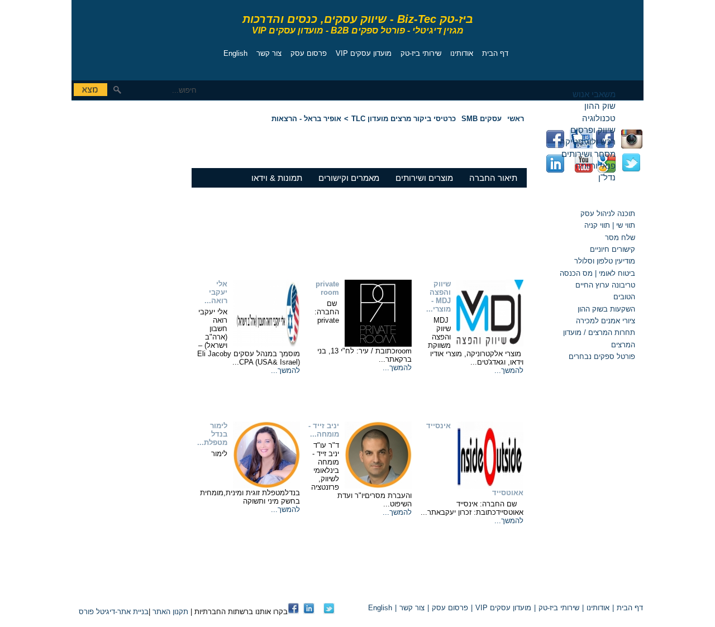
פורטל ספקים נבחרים (602, 356)
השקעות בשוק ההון (606, 309)
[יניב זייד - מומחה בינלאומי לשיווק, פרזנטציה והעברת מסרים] (378, 486)
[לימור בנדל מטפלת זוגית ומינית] (266, 486)
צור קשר (269, 53)
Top (513, 589)
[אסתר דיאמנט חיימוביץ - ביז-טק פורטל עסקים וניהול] (293, 611)
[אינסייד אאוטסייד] (489, 486)
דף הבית (495, 53)
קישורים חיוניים (612, 249)
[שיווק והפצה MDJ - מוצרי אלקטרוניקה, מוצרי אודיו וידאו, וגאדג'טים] (489, 344)
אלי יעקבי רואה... (215, 292)
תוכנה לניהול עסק (607, 213)
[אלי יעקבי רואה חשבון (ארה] (266, 344)
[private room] (378, 344)
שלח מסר (620, 237)
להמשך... (508, 370)
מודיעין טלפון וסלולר (604, 261)
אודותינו (461, 53)
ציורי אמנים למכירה (605, 321)
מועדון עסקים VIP (364, 53)
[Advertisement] (105, 181)
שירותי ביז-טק (421, 53)
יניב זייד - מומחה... (323, 430)
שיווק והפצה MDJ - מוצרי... (438, 296)
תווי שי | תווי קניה (608, 225)
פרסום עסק (308, 53)
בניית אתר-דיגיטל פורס (114, 611)
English (235, 53)
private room (327, 288)
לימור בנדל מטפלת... (212, 434)
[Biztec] (122, 37)
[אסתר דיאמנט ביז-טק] (308, 611)
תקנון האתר (170, 611)
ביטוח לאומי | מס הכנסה (597, 273)
